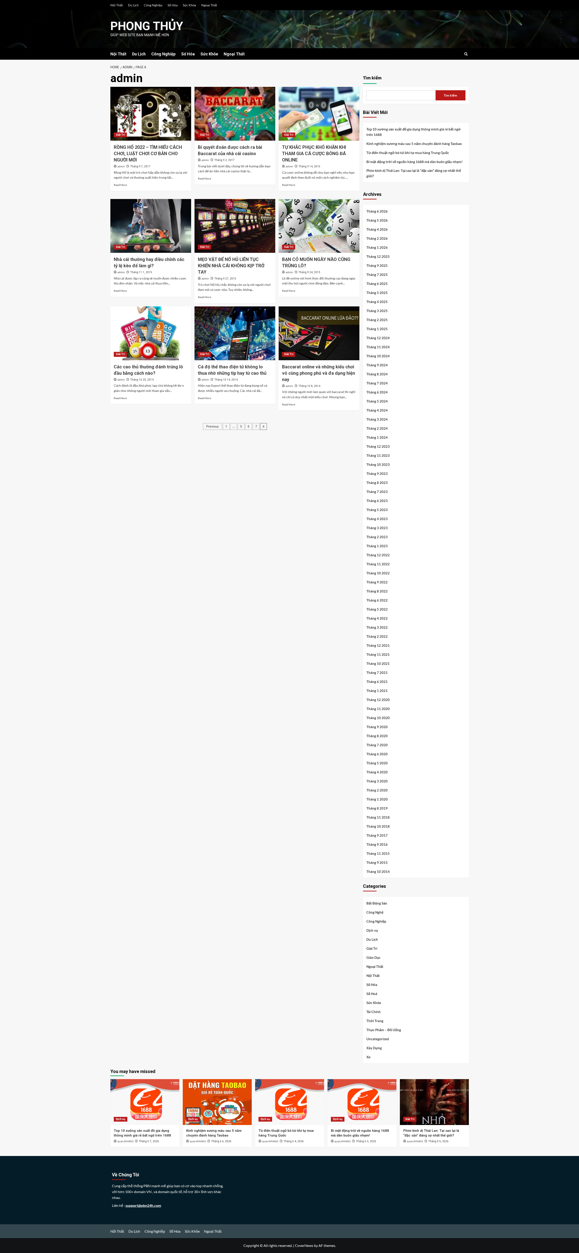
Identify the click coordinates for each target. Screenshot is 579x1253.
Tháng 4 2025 (377, 302)
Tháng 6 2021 (377, 682)
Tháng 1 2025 (377, 329)
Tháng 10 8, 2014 (309, 386)
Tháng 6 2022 (377, 600)
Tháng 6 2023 (377, 501)
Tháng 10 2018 (378, 826)
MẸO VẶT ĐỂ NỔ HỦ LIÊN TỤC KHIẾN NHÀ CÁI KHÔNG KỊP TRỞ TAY (231, 266)
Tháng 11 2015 (378, 853)
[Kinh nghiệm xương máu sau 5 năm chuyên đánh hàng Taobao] (217, 1102)
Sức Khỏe (189, 5)
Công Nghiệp (153, 5)
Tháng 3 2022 (377, 627)
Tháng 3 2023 (377, 528)
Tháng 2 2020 (377, 790)
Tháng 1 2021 (377, 691)
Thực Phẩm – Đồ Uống (383, 1030)
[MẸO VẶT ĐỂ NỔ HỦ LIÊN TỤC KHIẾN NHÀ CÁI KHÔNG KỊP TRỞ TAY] (235, 226)
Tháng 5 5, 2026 (438, 1141)
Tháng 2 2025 (377, 320)
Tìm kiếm (372, 78)
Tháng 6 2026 (377, 211)
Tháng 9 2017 (377, 835)
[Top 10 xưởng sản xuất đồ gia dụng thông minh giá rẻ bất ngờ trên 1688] (144, 1102)
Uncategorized (377, 1039)
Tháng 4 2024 (377, 410)
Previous (212, 426)
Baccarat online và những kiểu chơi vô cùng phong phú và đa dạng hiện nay (318, 373)
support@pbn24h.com (143, 1205)
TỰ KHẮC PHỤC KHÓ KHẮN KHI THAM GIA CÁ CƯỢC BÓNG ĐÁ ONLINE (314, 153)
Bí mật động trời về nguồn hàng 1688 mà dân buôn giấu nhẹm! (414, 162)
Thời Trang (374, 1021)
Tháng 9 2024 (377, 365)
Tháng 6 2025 (377, 284)
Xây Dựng (374, 1048)
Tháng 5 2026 (377, 220)
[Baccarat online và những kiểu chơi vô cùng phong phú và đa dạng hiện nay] (319, 333)
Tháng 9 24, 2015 (309, 272)
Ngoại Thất (209, 5)
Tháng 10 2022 (378, 573)
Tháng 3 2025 (377, 311)
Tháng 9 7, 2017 (140, 166)
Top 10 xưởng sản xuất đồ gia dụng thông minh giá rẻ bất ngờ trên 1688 (413, 132)
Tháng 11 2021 (378, 654)
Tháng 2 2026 (377, 238)
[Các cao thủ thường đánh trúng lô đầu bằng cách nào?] (150, 333)
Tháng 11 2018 (378, 817)
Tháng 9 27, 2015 (225, 278)
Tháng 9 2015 (377, 862)
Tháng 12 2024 (378, 338)
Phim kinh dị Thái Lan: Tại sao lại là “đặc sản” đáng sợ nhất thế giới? (413, 173)
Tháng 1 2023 (377, 546)
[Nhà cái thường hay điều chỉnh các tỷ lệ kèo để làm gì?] (150, 226)
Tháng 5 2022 (377, 609)
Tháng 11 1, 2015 (141, 272)
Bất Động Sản (376, 903)
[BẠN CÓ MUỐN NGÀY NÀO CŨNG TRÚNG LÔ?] (319, 226)
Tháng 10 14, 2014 (226, 379)
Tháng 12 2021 (378, 645)
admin (121, 166)
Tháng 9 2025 (377, 265)
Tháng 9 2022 (377, 582)
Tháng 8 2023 (377, 483)
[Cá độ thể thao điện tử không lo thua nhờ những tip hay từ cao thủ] (235, 333)
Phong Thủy (146, 26)
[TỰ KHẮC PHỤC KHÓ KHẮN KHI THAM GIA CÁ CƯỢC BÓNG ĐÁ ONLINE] (319, 114)
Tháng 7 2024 (377, 383)
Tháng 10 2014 (378, 871)
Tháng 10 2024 (378, 356)
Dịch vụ (372, 930)
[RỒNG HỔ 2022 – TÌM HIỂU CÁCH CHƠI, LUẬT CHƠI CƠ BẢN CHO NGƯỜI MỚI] (150, 114)
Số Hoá (371, 994)
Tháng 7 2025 (377, 274)
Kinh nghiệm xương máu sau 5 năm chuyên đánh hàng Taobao (414, 144)
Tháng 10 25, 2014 (142, 379)
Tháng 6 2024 (377, 392)
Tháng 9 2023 (377, 473)
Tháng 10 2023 (378, 464)
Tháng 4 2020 (377, 772)
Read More (120, 185)
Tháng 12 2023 (378, 446)
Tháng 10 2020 (378, 718)
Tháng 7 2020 (377, 745)
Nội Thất (116, 5)
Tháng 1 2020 (377, 799)
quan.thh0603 (125, 1141)
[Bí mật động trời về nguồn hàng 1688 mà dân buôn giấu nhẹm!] (361, 1102)
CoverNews (304, 1245)
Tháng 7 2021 (377, 672)
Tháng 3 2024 (377, 419)
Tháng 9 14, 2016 (309, 166)
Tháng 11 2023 (378, 455)
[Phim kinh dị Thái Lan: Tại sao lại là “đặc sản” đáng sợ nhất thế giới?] (434, 1102)
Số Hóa (173, 5)
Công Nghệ (374, 912)
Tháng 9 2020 (377, 727)
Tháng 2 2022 (377, 636)
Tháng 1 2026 (377, 247)
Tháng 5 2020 (377, 763)
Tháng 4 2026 (377, 229)
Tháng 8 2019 (377, 808)
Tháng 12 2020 (378, 700)
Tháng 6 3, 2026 (366, 1141)
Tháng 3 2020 (377, 781)
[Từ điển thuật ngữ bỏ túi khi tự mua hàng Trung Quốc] (289, 1102)
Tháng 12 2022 (378, 555)
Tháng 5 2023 (377, 510)
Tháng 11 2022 (378, 564)
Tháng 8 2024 (377, 374)
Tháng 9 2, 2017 (224, 160)
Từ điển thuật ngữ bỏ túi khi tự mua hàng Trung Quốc (407, 153)
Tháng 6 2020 (377, 754)
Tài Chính (373, 1012)
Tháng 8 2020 (377, 736)
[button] (466, 54)
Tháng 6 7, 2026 (149, 1141)
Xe (368, 1057)
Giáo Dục (373, 957)
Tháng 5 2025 (377, 293)
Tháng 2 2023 (377, 537)
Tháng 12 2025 (378, 256)
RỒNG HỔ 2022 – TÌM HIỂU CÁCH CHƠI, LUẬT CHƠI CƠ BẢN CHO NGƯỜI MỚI (148, 153)
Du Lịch (133, 5)
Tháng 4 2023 (377, 519)
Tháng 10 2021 (378, 663)
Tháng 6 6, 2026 (221, 1141)
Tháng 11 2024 (378, 347)
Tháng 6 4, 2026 (294, 1141)
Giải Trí (120, 134)
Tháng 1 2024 (377, 437)
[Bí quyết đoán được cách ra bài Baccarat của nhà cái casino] (235, 114)
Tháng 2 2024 (377, 428)
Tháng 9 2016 (377, 844)
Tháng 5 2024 (377, 401)
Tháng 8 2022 (377, 591)
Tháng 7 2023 (377, 492)
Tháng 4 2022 (377, 618)
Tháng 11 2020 (378, 709)
